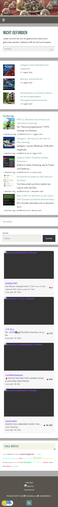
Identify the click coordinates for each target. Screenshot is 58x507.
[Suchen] (51, 49)
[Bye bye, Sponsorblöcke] (10, 84)
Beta (21, 462)
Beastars (46, 462)
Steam (37, 458)
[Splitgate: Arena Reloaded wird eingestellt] (10, 70)
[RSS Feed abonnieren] (55, 2)
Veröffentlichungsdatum (10, 458)
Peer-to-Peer (14, 466)
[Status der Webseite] (29, 486)
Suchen (49, 238)
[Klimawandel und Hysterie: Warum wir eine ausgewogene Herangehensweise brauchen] (10, 98)
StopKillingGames (27, 454)
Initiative (16, 454)
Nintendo (10, 454)
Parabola (30, 496)
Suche (5, 233)
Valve (20, 458)
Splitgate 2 (37, 462)
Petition (39, 454)
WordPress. (45, 496)
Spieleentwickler (8, 462)
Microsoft (16, 462)
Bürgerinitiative (28, 458)
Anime (5, 454)
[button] (7, 502)
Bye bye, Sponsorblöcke (31, 79)
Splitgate (27, 462)
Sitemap (29, 482)
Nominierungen (47, 458)
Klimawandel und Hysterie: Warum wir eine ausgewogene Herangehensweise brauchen (36, 97)
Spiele (8, 466)
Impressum (29, 489)
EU (35, 454)
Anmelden (7, 221)
